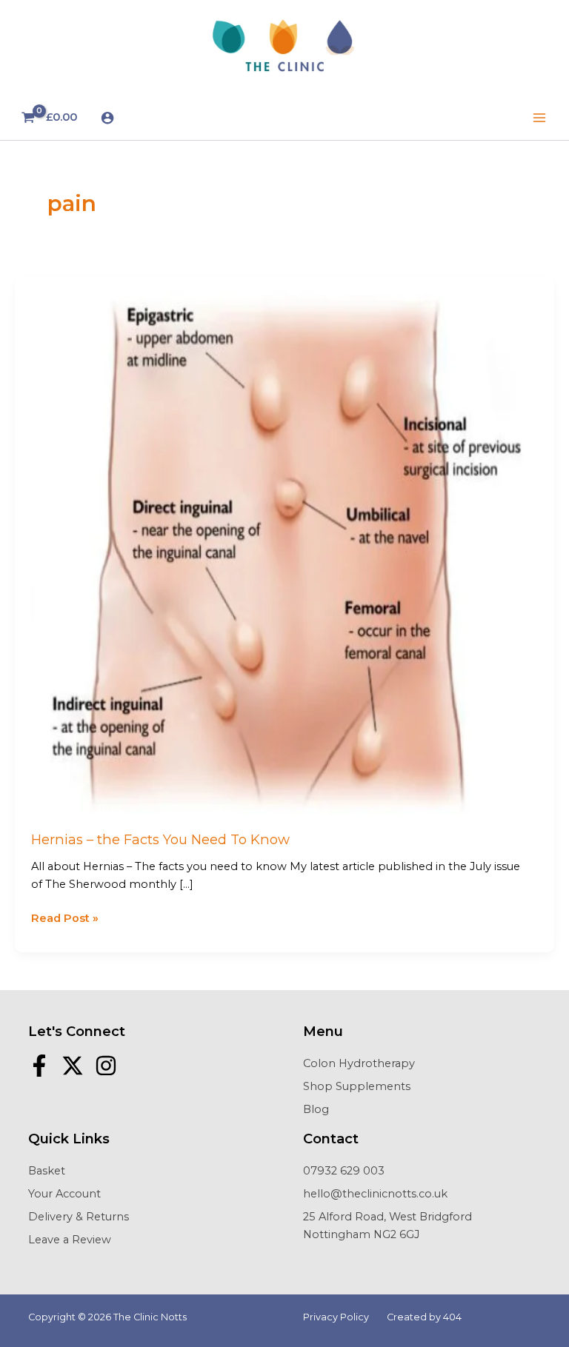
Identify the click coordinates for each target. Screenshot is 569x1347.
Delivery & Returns (78, 1216)
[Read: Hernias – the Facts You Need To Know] (284, 545)
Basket (46, 1170)
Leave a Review (69, 1239)
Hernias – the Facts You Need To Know (160, 839)
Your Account (64, 1193)
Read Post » (65, 919)
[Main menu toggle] (539, 118)
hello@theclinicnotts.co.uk (375, 1193)
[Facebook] (39, 1065)
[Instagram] (106, 1065)
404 (452, 1317)
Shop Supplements (356, 1086)
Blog (316, 1109)
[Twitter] (72, 1065)
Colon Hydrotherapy (359, 1063)
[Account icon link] (107, 117)
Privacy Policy (336, 1317)
